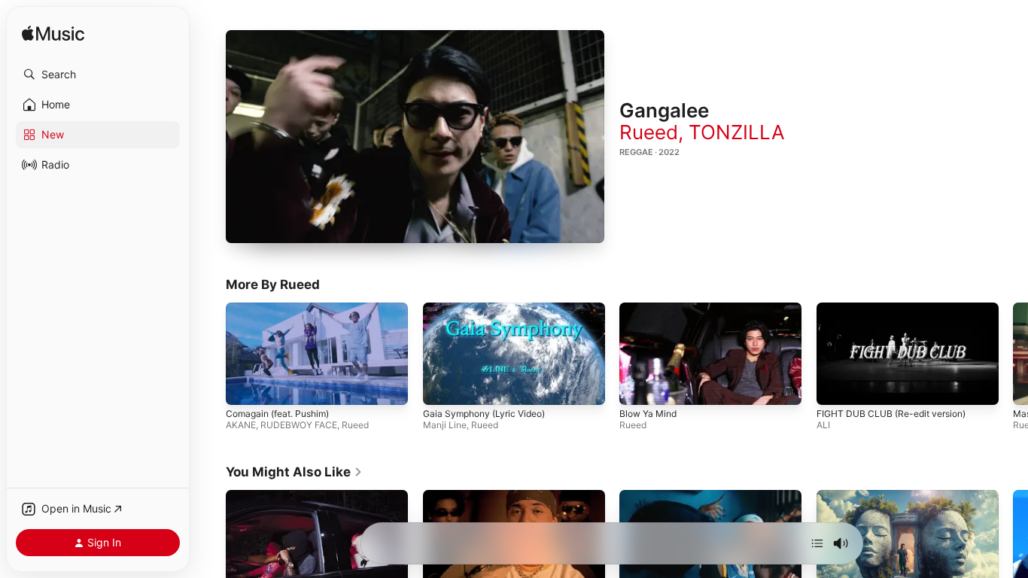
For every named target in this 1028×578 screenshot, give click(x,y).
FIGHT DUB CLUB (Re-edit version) (891, 413)
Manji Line (445, 424)
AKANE (241, 424)
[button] (98, 74)
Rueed (648, 132)
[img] (53, 34)
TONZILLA (737, 132)
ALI (823, 424)
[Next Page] (1012, 353)
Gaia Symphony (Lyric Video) (484, 413)
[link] (294, 472)
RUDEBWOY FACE (298, 424)
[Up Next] (817, 543)
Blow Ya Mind (648, 413)
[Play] (415, 136)
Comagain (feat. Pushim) (277, 413)
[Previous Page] (210, 353)
